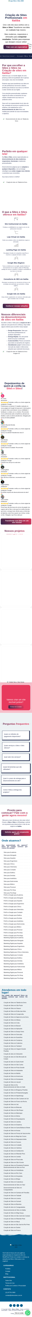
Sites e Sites (15, 1309)
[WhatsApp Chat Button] (27, 1312)
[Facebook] (17, 1305)
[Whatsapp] (10, 1305)
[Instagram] (14, 1305)
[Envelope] (21, 1305)
